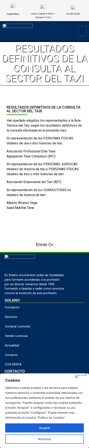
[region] (44, 411)
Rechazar (44, 439)
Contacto (11, 355)
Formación (12, 307)
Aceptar (44, 428)
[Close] (81, 376)
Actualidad (12, 345)
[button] (82, 31)
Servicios (11, 317)
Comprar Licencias (17, 326)
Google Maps (13, 14)
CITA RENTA (13, 364)
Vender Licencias (16, 336)
